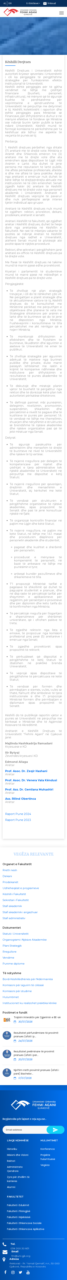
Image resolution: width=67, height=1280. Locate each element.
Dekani (7, 876)
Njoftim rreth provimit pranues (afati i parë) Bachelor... (36, 1071)
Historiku (12, 1149)
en (10, 3)
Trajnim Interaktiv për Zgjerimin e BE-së (37, 1017)
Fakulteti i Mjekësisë (18, 1217)
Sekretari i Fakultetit (16, 900)
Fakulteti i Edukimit (18, 1205)
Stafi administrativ (14, 918)
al (4, 3)
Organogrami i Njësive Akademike (25, 939)
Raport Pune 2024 (18, 814)
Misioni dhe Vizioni (17, 1155)
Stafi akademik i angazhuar (20, 912)
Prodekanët (10, 882)
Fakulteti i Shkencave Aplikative (25, 1229)
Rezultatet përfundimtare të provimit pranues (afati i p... (36, 1034)
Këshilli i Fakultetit (14, 894)
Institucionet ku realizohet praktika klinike (30, 1003)
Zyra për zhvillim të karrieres (18, 1179)
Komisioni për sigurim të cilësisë (23, 985)
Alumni (11, 1187)
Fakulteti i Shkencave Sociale (24, 1223)
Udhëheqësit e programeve (21, 888)
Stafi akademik (12, 906)
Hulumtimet (11, 997)
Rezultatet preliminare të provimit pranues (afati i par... (34, 1053)
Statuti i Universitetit (16, 933)
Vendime (8, 957)
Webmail (51, 3)
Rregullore (9, 951)
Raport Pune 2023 (18, 820)
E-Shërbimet (32, 3)
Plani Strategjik (12, 945)
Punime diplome (14, 963)
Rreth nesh (10, 870)
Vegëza (45, 1165)
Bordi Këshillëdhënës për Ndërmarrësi (28, 979)
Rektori (11, 1161)
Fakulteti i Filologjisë (18, 1211)
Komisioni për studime (17, 991)
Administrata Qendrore (15, 1169)
